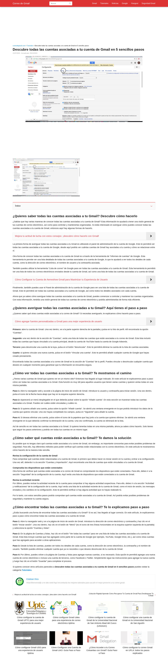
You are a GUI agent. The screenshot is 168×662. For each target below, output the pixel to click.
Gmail (94, 3)
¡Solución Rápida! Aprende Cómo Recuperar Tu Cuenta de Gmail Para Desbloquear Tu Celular (121, 595)
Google (125, 3)
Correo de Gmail (21, 3)
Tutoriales (104, 3)
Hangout (134, 3)
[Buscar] (70, 3)
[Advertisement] (84, 26)
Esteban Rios (32, 579)
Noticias (115, 3)
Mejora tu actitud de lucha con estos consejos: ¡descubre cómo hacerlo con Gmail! (45, 594)
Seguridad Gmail (148, 3)
